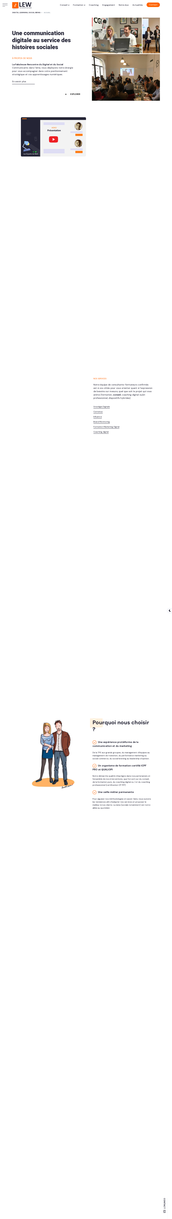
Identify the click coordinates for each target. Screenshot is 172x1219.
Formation (78, 5)
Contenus (98, 411)
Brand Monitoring (101, 421)
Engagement (108, 5)
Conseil (63, 5)
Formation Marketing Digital (106, 426)
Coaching (94, 5)
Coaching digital (101, 432)
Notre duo (124, 5)
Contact (153, 4)
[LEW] (22, 5)
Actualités (137, 5)
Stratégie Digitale (101, 406)
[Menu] (5, 5)
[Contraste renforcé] (169, 610)
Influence (97, 416)
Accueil (47, 12)
